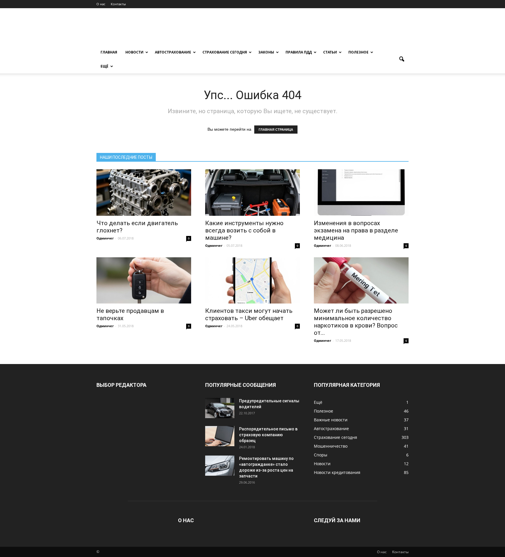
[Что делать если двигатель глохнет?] (143, 192)
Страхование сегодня (225, 52)
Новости (134, 52)
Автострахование (173, 52)
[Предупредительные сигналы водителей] (219, 408)
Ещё (104, 66)
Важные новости (330, 420)
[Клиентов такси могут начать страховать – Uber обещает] (252, 280)
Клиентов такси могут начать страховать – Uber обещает (249, 314)
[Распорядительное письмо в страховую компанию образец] (219, 436)
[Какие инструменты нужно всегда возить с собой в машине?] (252, 192)
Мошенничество (330, 446)
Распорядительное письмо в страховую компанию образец (268, 435)
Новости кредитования (337, 472)
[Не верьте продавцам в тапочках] (143, 280)
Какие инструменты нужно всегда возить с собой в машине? (244, 230)
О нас (100, 4)
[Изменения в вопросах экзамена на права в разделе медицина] (361, 192)
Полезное (358, 52)
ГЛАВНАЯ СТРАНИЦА (276, 129)
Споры (320, 455)
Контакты (118, 4)
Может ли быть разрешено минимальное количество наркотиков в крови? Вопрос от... (356, 321)
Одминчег (105, 238)
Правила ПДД (299, 52)
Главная (109, 52)
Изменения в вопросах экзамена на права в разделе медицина (356, 230)
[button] (402, 59)
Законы (266, 52)
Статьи (330, 52)
